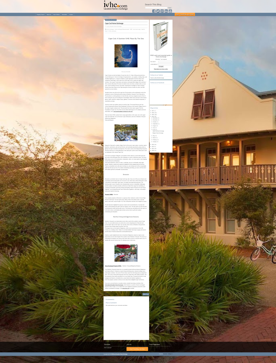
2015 (153, 114)
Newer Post (107, 294)
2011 (153, 148)
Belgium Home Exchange (158, 133)
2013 (153, 144)
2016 (153, 112)
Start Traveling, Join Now (137, 349)
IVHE (131, 29)
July (154, 127)
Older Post (146, 294)
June (154, 129)
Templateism (165, 353)
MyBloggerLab (170, 353)
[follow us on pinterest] (162, 12)
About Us (49, 14)
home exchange (110, 29)
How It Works (56, 14)
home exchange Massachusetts (122, 29)
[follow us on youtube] (170, 12)
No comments (113, 31)
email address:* (154, 64)
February (155, 139)
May (154, 135)
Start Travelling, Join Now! (185, 14)
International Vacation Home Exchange (114, 285)
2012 (153, 146)
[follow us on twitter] (158, 12)
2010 (153, 150)
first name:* (153, 61)
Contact (71, 14)
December (155, 118)
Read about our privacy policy (161, 69)
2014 (153, 116)
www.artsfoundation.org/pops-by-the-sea (122, 111)
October (155, 121)
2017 (153, 110)
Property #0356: (109, 194)
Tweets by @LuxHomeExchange (157, 77)
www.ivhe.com (125, 288)
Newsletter (64, 14)
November (155, 119)
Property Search (40, 14)
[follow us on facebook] (154, 12)
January (155, 141)
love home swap (137, 29)
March (154, 137)
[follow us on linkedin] (167, 12)
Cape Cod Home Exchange (114, 23)
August (154, 125)
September (155, 123)
